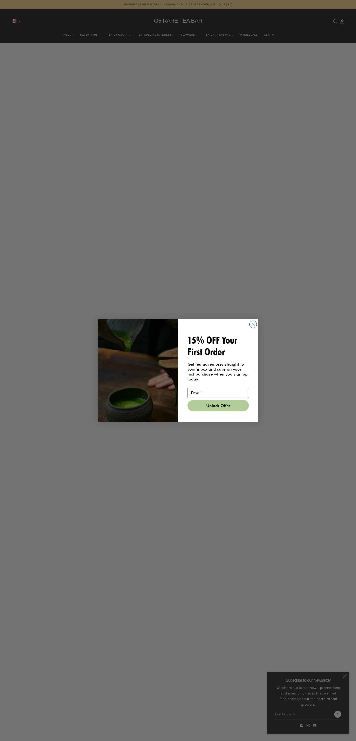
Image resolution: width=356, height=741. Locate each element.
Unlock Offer (218, 405)
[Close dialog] (253, 324)
